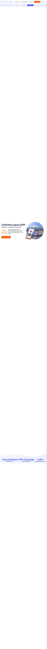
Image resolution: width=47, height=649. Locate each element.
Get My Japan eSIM (6, 237)
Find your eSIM (37, 1)
